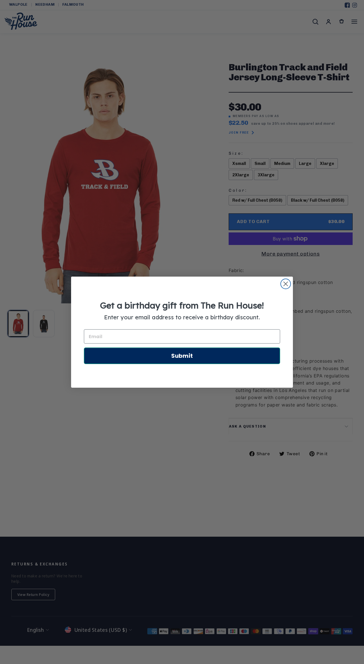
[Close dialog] (286, 284)
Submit (182, 356)
